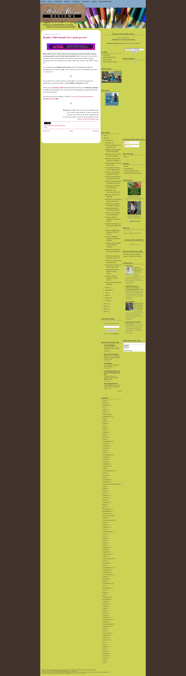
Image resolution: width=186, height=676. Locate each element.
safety (104, 608)
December (108, 140)
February (107, 298)
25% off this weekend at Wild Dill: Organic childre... (112, 271)
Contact (67, 1)
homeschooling (107, 531)
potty (104, 595)
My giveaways (128, 168)
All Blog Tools (92, 669)
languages (106, 547)
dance (105, 473)
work (104, 660)
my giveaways (107, 567)
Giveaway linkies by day (131, 171)
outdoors (105, 576)
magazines (106, 552)
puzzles (105, 601)
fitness (105, 491)
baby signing (106, 414)
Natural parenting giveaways (132, 173)
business (105, 443)
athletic (105, 410)
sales (104, 610)
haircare (105, 518)
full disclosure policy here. (91, 119)
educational (106, 479)
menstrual (106, 563)
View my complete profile (131, 233)
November (108, 143)
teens (104, 644)
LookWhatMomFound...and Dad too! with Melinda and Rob (112, 372)
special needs (107, 633)
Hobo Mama (106, 55)
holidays (105, 527)
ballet (104, 421)
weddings (106, 653)
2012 (105, 303)
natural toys (106, 570)
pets (104, 586)
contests (105, 459)
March (107, 295)
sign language (107, 619)
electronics (106, 482)
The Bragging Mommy (110, 383)
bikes (104, 428)
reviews (105, 604)
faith (104, 486)
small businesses (108, 624)
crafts (104, 468)
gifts (104, 504)
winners (105, 655)
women (105, 658)
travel (104, 651)
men (104, 561)
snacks (105, 628)
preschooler (106, 599)
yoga (104, 662)
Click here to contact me (114, 43)
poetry (105, 592)
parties (105, 581)
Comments (129, 146)
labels (104, 545)
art (103, 407)
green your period (108, 516)
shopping (105, 617)
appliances (106, 405)
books (104, 437)
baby (104, 412)
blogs (104, 434)
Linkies (94, 1)
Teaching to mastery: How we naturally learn (138, 269)
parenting (62, 125)
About (49, 1)
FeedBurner (115, 334)
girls (104, 507)
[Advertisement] (111, 118)
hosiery (105, 534)
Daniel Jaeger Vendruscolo (63, 670)
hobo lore (105, 525)
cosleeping (106, 464)
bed (104, 425)
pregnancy (106, 597)
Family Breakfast (130, 323)
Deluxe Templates (83, 669)
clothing (105, 457)
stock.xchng (74, 670)
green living (106, 513)
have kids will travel (108, 520)
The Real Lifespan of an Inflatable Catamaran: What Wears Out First (111, 377)
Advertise (76, 1)
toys (104, 649)
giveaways (51, 125)
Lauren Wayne (107, 59)
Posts (127, 142)
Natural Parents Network (110, 62)
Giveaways (86, 1)
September (108, 290)
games (105, 500)
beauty (105, 423)
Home (43, 1)
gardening (106, 502)
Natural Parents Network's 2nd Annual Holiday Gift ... (112, 251)
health (57, 125)
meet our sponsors (108, 558)
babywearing (107, 416)
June (106, 293)
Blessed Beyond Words (111, 354)
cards (104, 450)
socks (104, 631)
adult (104, 400)
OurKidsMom (108, 363)
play (104, 590)
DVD (104, 477)
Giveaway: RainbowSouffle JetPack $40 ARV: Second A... (113, 245)
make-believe (107, 554)
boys (104, 439)
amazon (105, 403)
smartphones (107, 626)
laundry (105, 549)
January (107, 300)
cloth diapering (107, 455)
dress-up (105, 475)
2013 (105, 138)
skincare (105, 622)
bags (104, 419)
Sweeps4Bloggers (109, 345)
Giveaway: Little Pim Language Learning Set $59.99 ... (112, 219)
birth (104, 430)
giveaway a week (57, 87)
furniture (105, 498)
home (104, 529)
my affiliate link (47, 72)
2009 (105, 311)
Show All (120, 391)
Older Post (96, 131)
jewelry (105, 538)
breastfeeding (107, 441)
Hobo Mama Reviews (109, 57)
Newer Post (46, 131)
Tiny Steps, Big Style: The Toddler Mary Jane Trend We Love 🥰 (111, 348)
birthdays (105, 432)
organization (106, 572)
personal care (107, 583)
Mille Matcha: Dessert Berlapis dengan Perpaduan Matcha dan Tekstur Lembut (112, 357)
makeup (105, 556)
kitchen (105, 543)
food (104, 493)
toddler (105, 646)
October (107, 287)
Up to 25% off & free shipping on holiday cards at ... (111, 278)
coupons (105, 466)
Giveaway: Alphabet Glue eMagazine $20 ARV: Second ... (112, 232)
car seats (105, 448)
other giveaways (107, 574)
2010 (105, 309)
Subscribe (58, 1)
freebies (105, 495)
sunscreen (106, 640)
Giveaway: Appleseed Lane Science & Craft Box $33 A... (113, 225)
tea (104, 642)
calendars (106, 446)
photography (106, 588)
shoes (104, 615)
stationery (106, 635)
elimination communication (111, 484)
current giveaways (108, 470)
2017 (105, 135)
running (105, 606)
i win (104, 536)
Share (45, 127)
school (105, 613)
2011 (105, 306)
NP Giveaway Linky (105, 1)
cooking (105, 461)
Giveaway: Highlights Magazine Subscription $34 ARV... (112, 238)
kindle (104, 540)
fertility (105, 488)
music (104, 565)
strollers (105, 637)
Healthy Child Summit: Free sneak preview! (65, 37)
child (104, 452)
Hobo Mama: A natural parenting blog (123, 40)
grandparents (107, 511)
